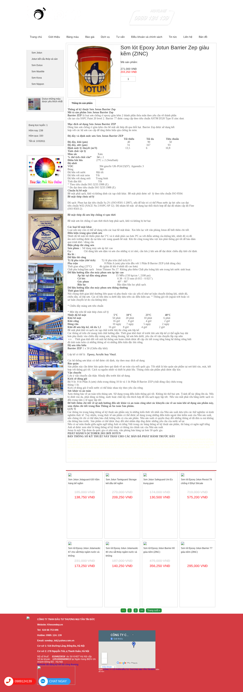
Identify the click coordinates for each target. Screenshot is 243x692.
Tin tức (173, 36)
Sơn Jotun (37, 52)
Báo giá (89, 36)
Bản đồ (203, 36)
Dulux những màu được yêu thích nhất (52, 100)
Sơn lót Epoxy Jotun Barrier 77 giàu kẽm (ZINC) (196, 550)
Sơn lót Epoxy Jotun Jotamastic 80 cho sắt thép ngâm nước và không (122, 552)
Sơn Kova (37, 77)
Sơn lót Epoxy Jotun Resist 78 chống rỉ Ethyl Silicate (196, 481)
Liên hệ (187, 36)
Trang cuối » (153, 610)
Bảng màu (72, 36)
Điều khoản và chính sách (146, 36)
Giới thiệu (54, 36)
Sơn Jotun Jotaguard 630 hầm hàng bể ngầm (83, 481)
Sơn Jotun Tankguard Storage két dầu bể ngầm (121, 481)
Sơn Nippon (38, 84)
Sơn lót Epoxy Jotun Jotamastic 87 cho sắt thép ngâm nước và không (84, 552)
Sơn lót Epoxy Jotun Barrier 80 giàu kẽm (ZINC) (159, 550)
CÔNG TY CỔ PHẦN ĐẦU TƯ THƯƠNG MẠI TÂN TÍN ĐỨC (129, 669)
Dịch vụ (105, 36)
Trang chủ (36, 36)
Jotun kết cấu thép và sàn (45, 59)
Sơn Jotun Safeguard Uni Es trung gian (158, 481)
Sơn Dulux (37, 65)
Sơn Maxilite (38, 71)
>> (141, 610)
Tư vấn (120, 36)
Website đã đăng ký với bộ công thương (57, 664)
